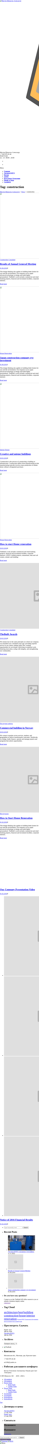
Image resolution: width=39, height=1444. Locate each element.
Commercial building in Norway (16, 728)
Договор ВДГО (20, 1319)
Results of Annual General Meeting (18, 264)
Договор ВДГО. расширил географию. (21, 1252)
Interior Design (5, 450)
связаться (7, 1303)
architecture (11, 1312)
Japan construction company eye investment (22, 1290)
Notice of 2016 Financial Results (16, 1219)
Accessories (8, 1394)
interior (30, 1315)
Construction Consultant (7, 260)
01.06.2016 (3, 268)
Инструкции (4, 814)
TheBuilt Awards (8, 634)
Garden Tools (12, 1386)
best (20, 1312)
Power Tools (8, 1383)
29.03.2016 (3, 458)
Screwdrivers (8, 1397)
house (22, 1315)
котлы (20, 1321)
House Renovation (6, 353)
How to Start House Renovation (16, 818)
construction (11, 1315)
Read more (3, 284)
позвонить (7, 1434)
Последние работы (6, 723)
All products (8, 1379)
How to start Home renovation (15, 544)
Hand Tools (11, 1385)
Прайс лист (8, 1414)
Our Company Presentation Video (17, 889)
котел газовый (15, 1321)
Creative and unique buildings (15, 454)
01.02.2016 (3, 822)
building (28, 1312)
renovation (10, 1318)
